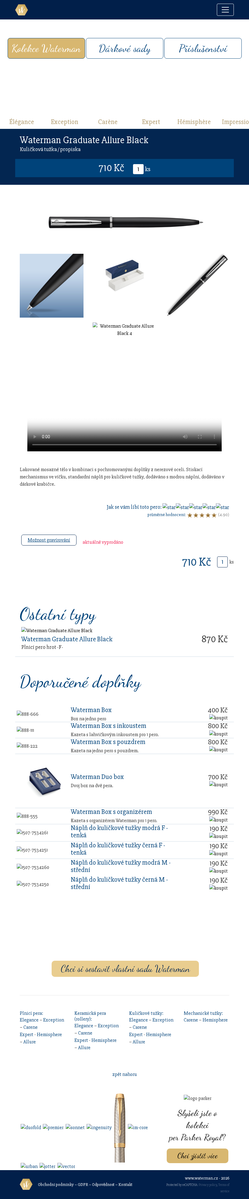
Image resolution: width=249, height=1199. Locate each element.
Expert (151, 122)
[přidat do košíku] (218, 718)
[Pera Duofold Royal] (30, 1127)
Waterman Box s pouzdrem (108, 742)
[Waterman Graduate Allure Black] (52, 285)
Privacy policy (208, 1185)
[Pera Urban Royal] (29, 1166)
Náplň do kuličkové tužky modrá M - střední (121, 866)
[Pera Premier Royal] (52, 1127)
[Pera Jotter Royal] (47, 1166)
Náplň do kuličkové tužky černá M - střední (119, 883)
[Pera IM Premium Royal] (119, 1127)
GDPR (83, 1184)
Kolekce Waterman (46, 48)
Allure (29, 1042)
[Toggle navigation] (225, 10)
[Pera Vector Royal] (65, 1166)
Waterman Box (91, 710)
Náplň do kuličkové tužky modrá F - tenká (119, 831)
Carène (108, 122)
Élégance (21, 122)
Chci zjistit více (197, 1155)
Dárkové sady (125, 48)
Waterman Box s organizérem (111, 812)
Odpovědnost (103, 1184)
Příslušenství (203, 48)
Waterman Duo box (97, 777)
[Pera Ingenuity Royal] (99, 1127)
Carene (30, 1027)
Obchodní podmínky (56, 1184)
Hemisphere (49, 1035)
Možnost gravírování (49, 540)
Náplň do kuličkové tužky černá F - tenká (118, 849)
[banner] (21, 10)
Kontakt (125, 1184)
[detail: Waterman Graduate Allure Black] (56, 630)
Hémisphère (194, 122)
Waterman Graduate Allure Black (66, 639)
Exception (64, 122)
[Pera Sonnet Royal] (74, 1127)
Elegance (29, 1020)
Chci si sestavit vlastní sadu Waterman (125, 968)
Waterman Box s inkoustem (108, 726)
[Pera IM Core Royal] (137, 1127)
